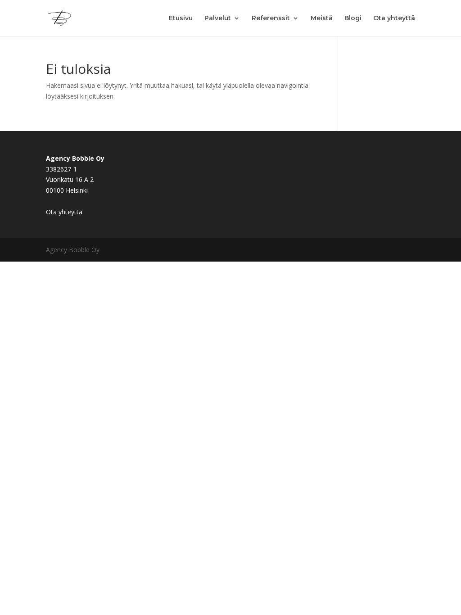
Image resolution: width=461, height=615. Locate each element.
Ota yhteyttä (394, 18)
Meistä (322, 18)
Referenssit (271, 18)
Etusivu (181, 18)
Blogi (353, 18)
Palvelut (217, 18)
